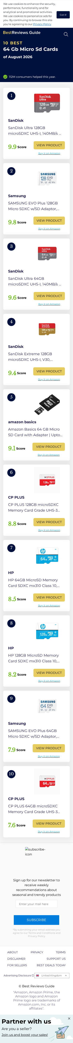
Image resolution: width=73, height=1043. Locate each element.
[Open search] (66, 34)
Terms (61, 952)
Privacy (37, 952)
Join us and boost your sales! (25, 1035)
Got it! (63, 14)
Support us (56, 959)
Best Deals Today (51, 965)
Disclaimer (16, 959)
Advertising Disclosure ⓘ (19, 975)
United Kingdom (51, 975)
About (12, 952)
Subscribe (36, 920)
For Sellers (17, 965)
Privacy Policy (42, 24)
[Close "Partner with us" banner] (69, 1018)
